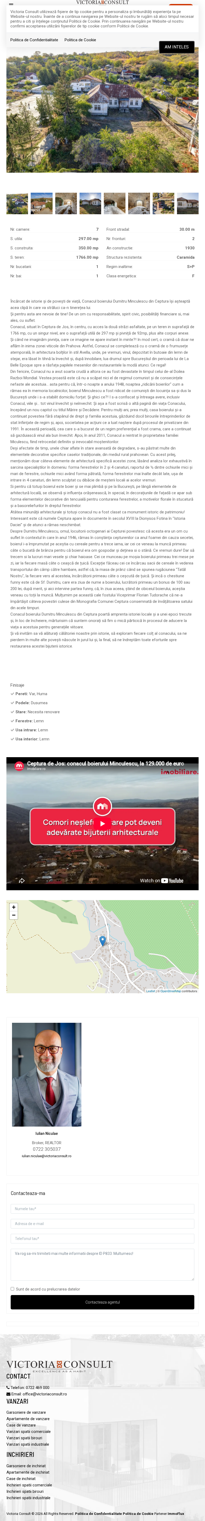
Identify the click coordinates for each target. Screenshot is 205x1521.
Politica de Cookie (80, 40)
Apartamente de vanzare (28, 1418)
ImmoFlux (176, 1514)
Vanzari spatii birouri (24, 1438)
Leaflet (150, 991)
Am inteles (177, 47)
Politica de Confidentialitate (34, 40)
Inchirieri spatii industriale (28, 1497)
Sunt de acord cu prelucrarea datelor (48, 1289)
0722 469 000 (37, 1387)
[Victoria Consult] (102, 3)
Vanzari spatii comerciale (28, 1431)
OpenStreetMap (170, 991)
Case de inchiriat (21, 1478)
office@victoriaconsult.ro (45, 1394)
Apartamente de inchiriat (27, 1472)
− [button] (13, 915)
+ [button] (13, 907)
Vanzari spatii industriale (27, 1444)
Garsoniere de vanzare (26, 1412)
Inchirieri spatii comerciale (29, 1485)
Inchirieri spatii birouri (25, 1491)
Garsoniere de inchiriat (26, 1466)
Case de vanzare (21, 1425)
